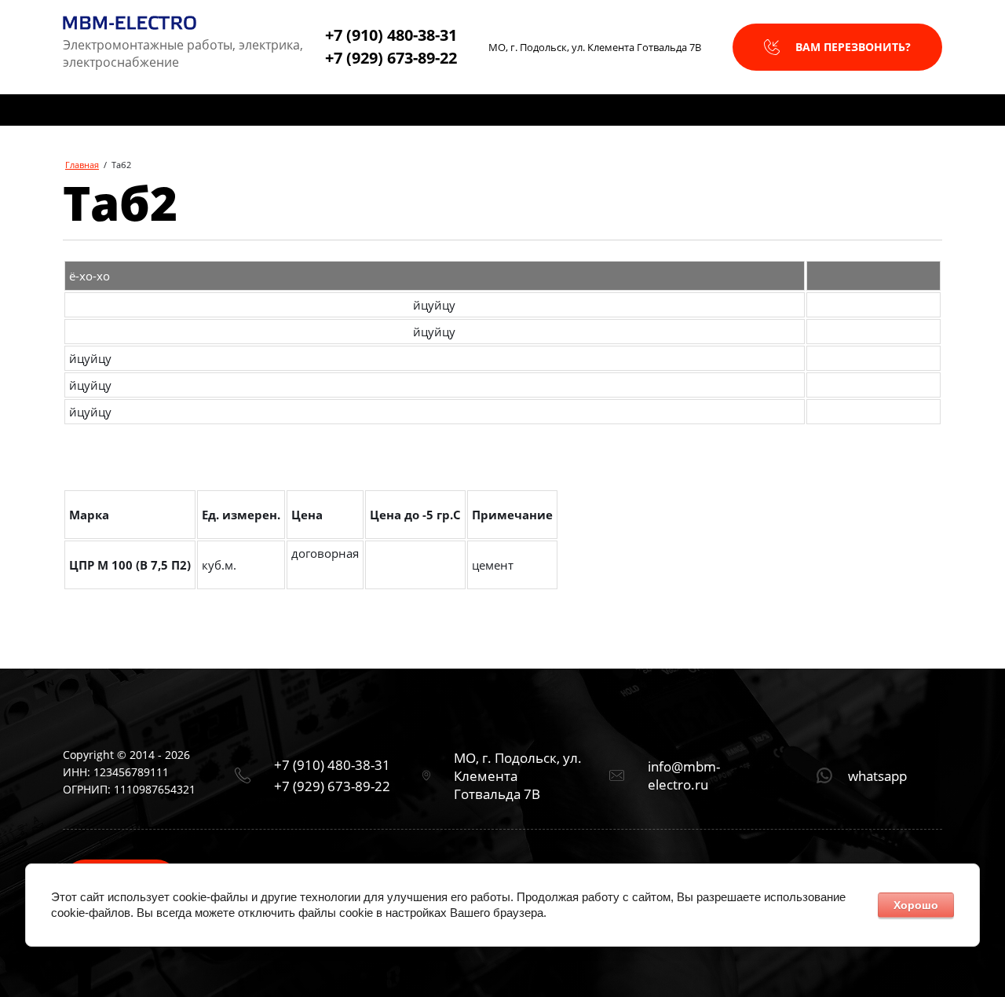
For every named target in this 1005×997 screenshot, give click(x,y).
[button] (837, 47)
